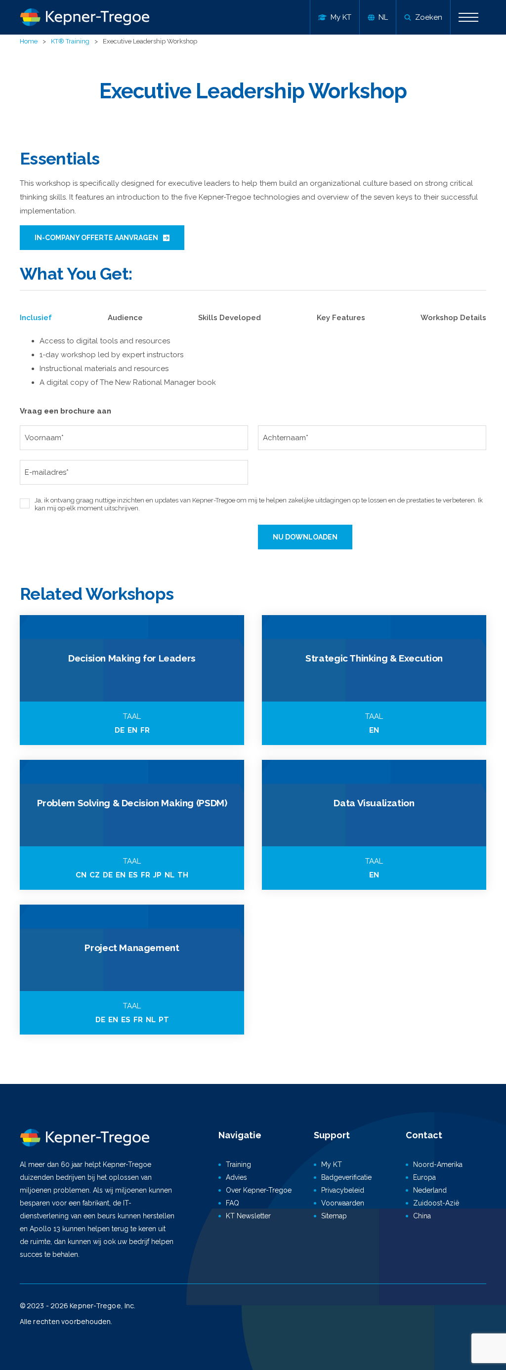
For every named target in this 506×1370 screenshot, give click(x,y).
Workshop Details (453, 317)
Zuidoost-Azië (436, 1203)
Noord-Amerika (438, 1164)
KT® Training (70, 41)
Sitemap (334, 1216)
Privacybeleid (342, 1190)
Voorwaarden (342, 1203)
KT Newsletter (248, 1216)
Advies (236, 1177)
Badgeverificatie (346, 1177)
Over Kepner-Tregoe (259, 1190)
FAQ (232, 1203)
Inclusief (36, 317)
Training (238, 1164)
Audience (125, 317)
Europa (424, 1177)
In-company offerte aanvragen (96, 238)
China (422, 1216)
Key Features (341, 317)
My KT (331, 1164)
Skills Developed (229, 317)
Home (29, 41)
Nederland (430, 1190)
